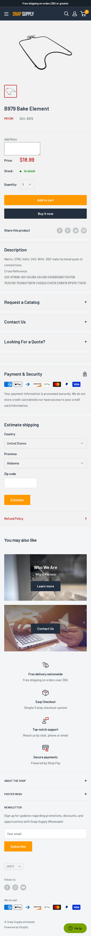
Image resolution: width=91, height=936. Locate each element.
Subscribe (18, 846)
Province (10, 454)
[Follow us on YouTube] (23, 887)
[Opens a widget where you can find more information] (75, 928)
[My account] (75, 13)
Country (9, 434)
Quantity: (10, 184)
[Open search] (66, 13)
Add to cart (45, 200)
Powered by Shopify (16, 927)
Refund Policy (13, 518)
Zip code (10, 474)
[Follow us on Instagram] (15, 887)
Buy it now (45, 213)
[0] (83, 13)
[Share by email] (84, 230)
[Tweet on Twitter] (76, 230)
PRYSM (8, 118)
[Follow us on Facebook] (7, 887)
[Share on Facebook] (60, 230)
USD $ (10, 866)
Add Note (10, 139)
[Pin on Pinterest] (68, 230)
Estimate (17, 500)
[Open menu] (6, 14)
